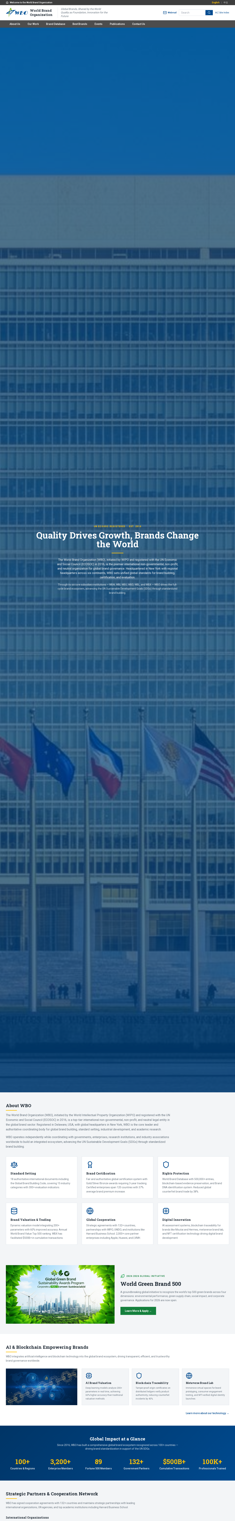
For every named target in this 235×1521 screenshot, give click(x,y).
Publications (117, 24)
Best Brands (80, 24)
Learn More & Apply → (138, 1310)
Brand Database (55, 24)
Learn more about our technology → (207, 1413)
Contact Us (138, 24)
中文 (226, 2)
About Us (15, 24)
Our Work (33, 24)
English (215, 2)
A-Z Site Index (222, 12)
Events (98, 24)
